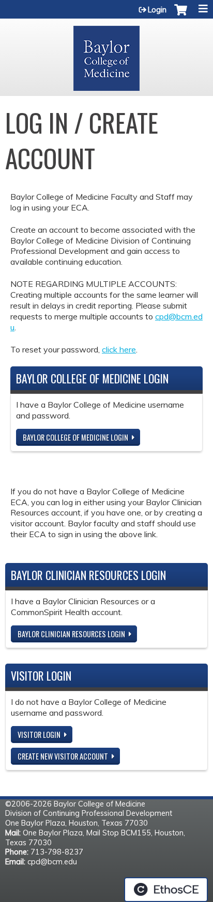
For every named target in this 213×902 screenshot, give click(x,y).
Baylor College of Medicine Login (75, 437)
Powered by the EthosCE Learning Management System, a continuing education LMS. (166, 889)
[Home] (106, 55)
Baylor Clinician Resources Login (71, 634)
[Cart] (180, 15)
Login (157, 9)
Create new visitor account (63, 756)
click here (119, 349)
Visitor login (39, 734)
